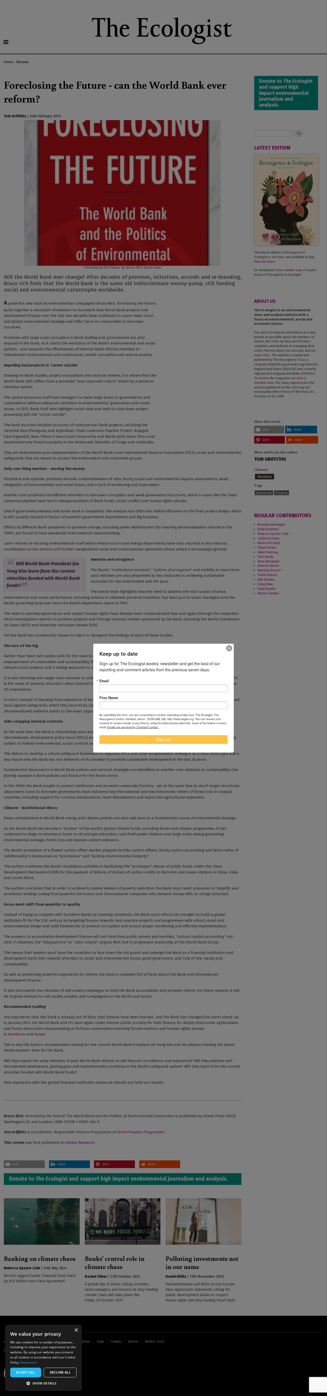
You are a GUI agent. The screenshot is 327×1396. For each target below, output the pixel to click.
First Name (108, 697)
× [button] (76, 1330)
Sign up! (163, 739)
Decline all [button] (60, 1372)
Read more (28, 1362)
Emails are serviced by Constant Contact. (133, 727)
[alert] (43, 1358)
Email (104, 681)
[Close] (229, 648)
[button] (43, 1383)
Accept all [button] (25, 1372)
